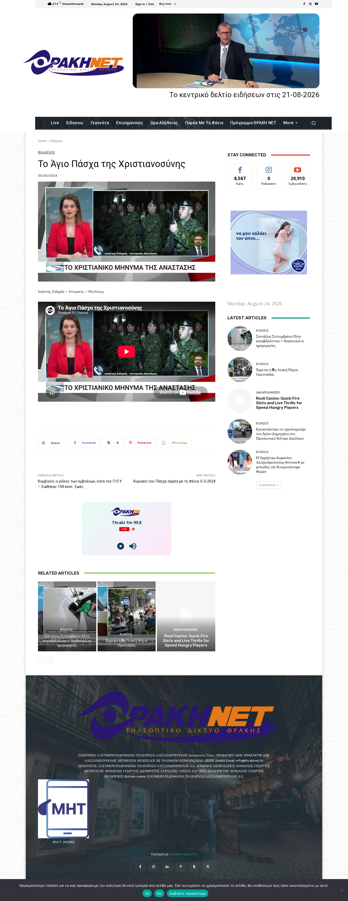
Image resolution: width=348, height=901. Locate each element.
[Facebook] (304, 4)
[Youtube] (316, 4)
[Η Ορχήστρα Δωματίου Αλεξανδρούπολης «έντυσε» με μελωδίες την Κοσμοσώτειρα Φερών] (239, 462)
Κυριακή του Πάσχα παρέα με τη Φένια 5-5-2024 (174, 481)
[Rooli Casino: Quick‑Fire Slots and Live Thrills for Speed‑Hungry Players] (186, 616)
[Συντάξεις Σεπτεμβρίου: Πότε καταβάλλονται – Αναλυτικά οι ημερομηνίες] (67, 616)
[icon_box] (168, 4)
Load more (267, 485)
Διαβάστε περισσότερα (187, 893)
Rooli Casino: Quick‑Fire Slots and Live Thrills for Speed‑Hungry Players (186, 641)
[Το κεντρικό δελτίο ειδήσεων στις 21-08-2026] (226, 51)
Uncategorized (185, 629)
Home (42, 141)
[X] (208, 867)
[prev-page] (41, 659)
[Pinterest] (181, 867)
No (159, 893)
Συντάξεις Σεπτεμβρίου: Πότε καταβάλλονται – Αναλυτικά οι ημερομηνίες (67, 641)
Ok (147, 893)
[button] (313, 123)
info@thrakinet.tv (183, 854)
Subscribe (298, 167)
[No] (341, 890)
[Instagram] (310, 4)
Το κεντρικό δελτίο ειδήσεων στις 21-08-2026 (244, 95)
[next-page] (49, 659)
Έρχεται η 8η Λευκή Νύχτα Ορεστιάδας (126, 643)
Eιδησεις (56, 141)
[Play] (120, 546)
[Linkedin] (167, 867)
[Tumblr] (194, 867)
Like (240, 167)
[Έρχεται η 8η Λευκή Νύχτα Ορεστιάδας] (127, 616)
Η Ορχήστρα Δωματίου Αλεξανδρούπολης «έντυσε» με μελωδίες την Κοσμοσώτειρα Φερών (280, 464)
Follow (269, 167)
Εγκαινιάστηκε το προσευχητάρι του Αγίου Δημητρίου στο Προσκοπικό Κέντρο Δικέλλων (281, 434)
